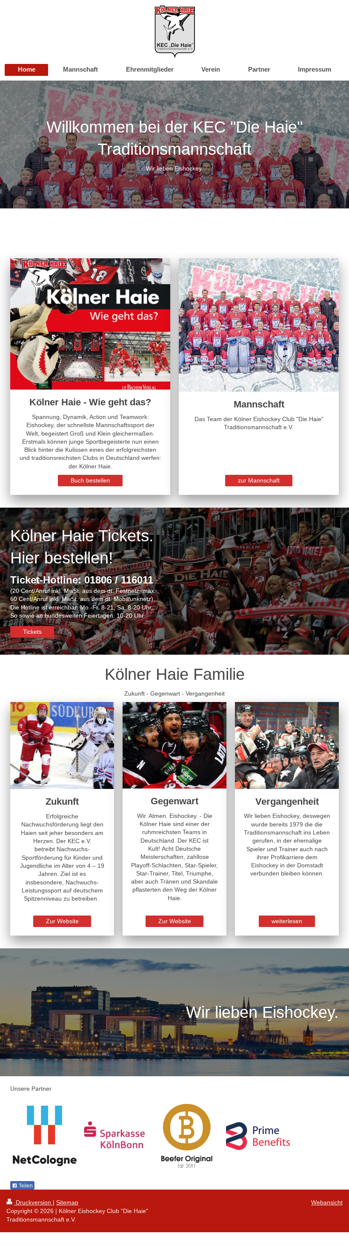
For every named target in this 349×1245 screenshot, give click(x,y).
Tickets (32, 631)
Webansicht (327, 1202)
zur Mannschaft (259, 480)
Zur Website (62, 921)
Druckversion (33, 1202)
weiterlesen (287, 921)
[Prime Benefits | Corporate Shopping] (258, 1136)
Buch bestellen (90, 480)
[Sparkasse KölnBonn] (116, 1136)
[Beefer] (186, 1136)
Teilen (25, 1186)
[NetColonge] (45, 1136)
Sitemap (67, 1202)
